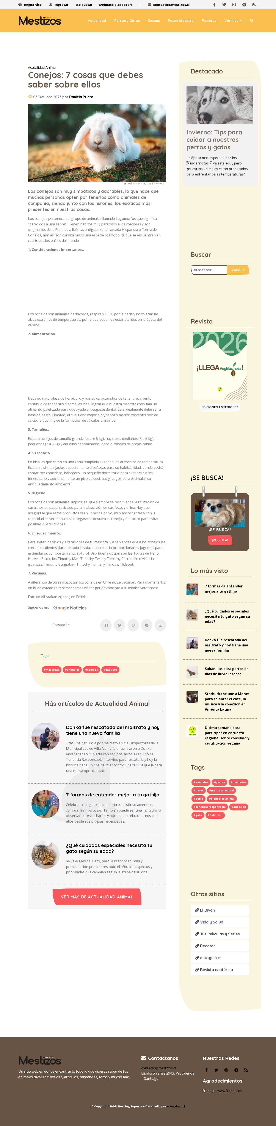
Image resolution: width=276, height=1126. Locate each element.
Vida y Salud (211, 922)
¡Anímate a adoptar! (115, 4)
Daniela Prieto (81, 97)
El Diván (207, 910)
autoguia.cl (210, 957)
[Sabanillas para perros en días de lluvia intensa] (192, 671)
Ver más (231, 20)
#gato (198, 815)
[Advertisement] (138, 49)
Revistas (209, 20)
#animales (72, 669)
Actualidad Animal (42, 67)
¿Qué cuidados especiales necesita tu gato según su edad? (109, 848)
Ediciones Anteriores (220, 407)
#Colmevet (215, 815)
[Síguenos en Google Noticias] (68, 607)
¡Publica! (220, 540)
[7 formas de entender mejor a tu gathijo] (45, 803)
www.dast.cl (176, 1106)
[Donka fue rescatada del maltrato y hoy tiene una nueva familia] (45, 736)
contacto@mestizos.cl (171, 4)
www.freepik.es (229, 1090)
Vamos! (238, 270)
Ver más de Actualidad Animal (97, 897)
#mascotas (51, 669)
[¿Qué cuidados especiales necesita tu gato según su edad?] (45, 854)
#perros (219, 782)
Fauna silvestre (181, 20)
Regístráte (32, 4)
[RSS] (254, 4)
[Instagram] (234, 4)
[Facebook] (214, 4)
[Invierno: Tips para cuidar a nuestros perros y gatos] (220, 104)
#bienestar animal (222, 799)
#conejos (91, 669)
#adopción (238, 807)
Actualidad (97, 20)
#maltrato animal (221, 790)
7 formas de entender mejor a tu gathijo (112, 795)
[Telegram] (244, 4)
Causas (154, 20)
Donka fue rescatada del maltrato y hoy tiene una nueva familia (113, 730)
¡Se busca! (84, 4)
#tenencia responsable (210, 807)
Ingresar (61, 4)
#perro (198, 799)
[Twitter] (224, 4)
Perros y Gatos (127, 20)
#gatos (199, 790)
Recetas (207, 945)
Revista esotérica (216, 969)
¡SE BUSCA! (207, 478)
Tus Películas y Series (219, 933)
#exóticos (110, 669)
